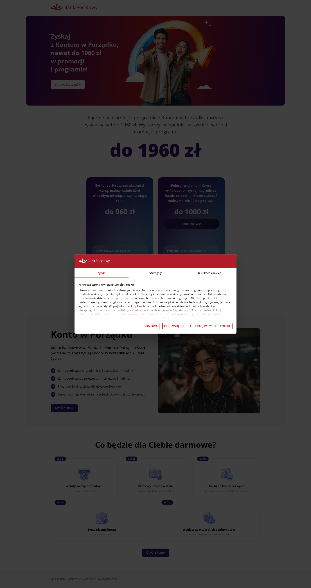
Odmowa (150, 326)
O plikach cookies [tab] (209, 272)
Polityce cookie (131, 310)
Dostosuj (171, 326)
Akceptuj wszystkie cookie (210, 326)
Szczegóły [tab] (155, 272)
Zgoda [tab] (102, 272)
